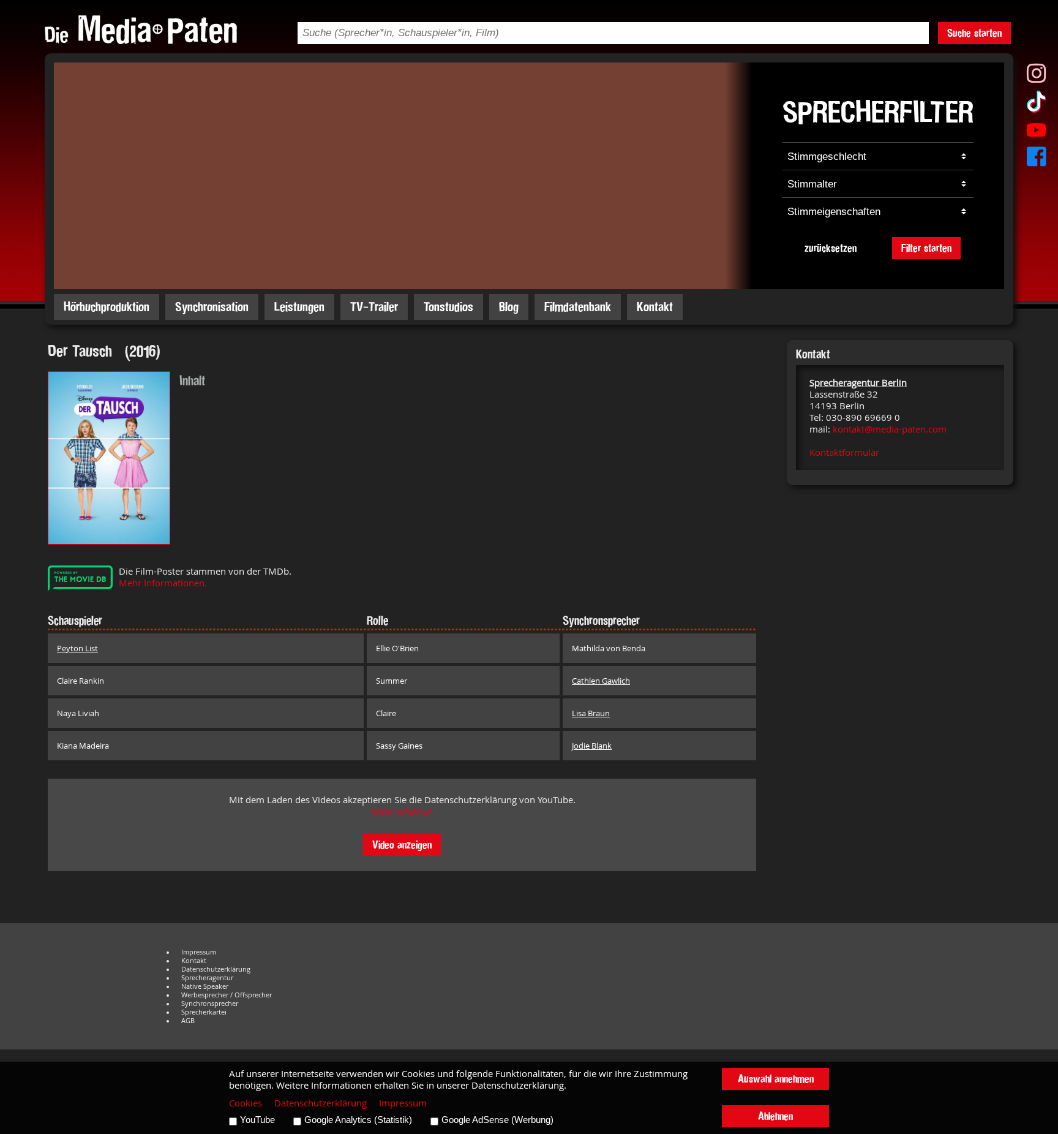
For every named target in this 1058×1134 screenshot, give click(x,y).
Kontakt (655, 307)
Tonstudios (448, 307)
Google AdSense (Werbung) (497, 1120)
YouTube (257, 1120)
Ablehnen (775, 1116)
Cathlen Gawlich (601, 680)
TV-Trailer (374, 307)
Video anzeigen (402, 844)
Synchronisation (212, 307)
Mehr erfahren (402, 811)
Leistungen (299, 307)
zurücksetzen (831, 247)
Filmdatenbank (577, 307)
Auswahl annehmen (776, 1078)
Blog (509, 307)
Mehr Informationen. (163, 583)
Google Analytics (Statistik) (358, 1120)
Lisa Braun (591, 713)
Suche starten (974, 32)
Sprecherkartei (204, 1012)
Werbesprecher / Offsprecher (226, 995)
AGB (188, 1020)
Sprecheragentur (207, 977)
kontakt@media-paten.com (890, 429)
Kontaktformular (844, 452)
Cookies (245, 1103)
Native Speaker (204, 986)
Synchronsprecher (209, 1003)
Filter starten (926, 247)
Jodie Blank (592, 745)
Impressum (198, 952)
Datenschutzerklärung (215, 969)
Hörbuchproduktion (106, 307)
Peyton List (77, 648)
